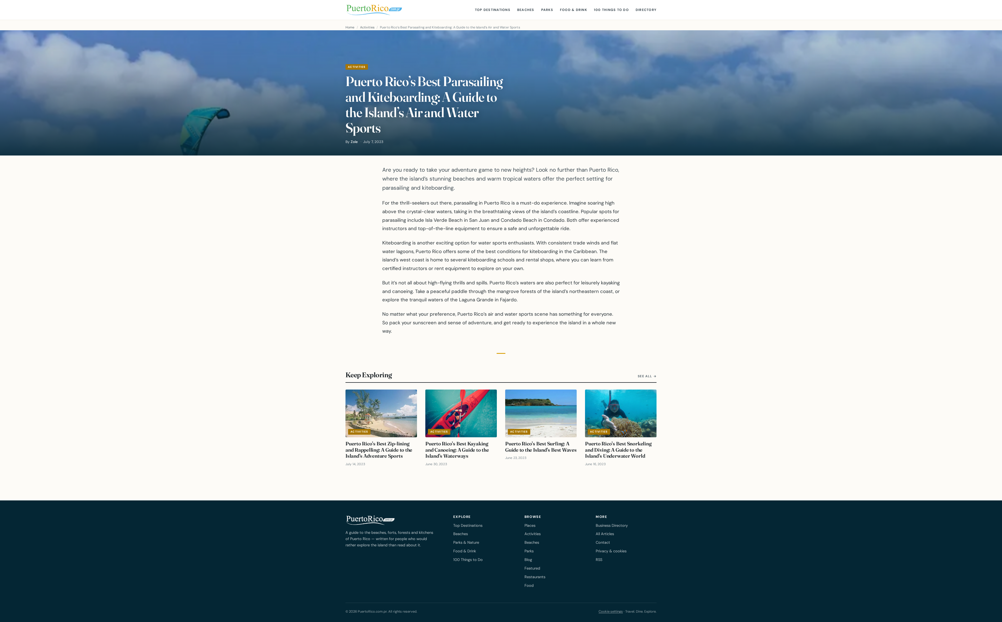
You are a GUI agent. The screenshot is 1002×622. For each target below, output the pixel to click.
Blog (528, 559)
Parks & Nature (466, 542)
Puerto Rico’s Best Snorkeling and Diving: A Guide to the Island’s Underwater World (618, 449)
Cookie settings (611, 611)
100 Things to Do (611, 10)
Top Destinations (492, 10)
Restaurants (534, 577)
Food (529, 585)
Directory (646, 10)
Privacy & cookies (611, 551)
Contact (603, 542)
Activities (367, 27)
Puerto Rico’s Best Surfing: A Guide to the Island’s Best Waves (541, 446)
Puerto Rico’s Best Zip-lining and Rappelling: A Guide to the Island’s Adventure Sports (378, 449)
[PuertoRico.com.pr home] (374, 10)
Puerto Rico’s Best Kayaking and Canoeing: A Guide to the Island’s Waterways (457, 449)
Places (529, 525)
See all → (647, 376)
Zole (354, 142)
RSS (599, 559)
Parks (547, 10)
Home (350, 27)
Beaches (525, 10)
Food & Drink (573, 10)
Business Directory (612, 525)
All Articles (605, 533)
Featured (532, 568)
